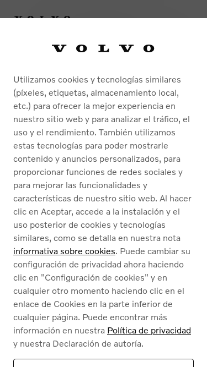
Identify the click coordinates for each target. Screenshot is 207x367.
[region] (103, 192)
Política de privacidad (149, 330)
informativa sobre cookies (64, 250)
